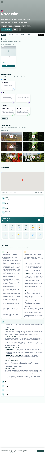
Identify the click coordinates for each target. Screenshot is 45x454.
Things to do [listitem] (10, 34)
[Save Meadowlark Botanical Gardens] (13, 89)
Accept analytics (40, 450)
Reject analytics (32, 450)
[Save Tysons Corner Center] (28, 102)
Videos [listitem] (17, 34)
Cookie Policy (9, 452)
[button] (8, 57)
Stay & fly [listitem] (3, 34)
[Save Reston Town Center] (13, 102)
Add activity (5, 118)
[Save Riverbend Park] (28, 115)
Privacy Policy (14, 452)
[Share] (20, 29)
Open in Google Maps (38, 192)
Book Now (8, 65)
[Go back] (2, 2)
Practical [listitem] (23, 34)
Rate (16, 29)
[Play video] (11, 136)
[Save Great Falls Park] (13, 115)
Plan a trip (41, 34)
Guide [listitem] (29, 34)
